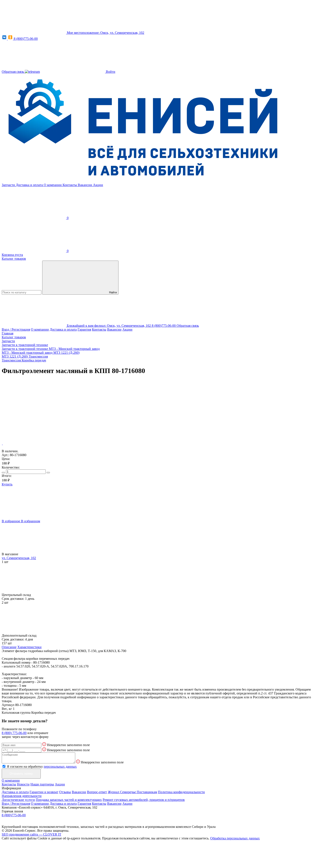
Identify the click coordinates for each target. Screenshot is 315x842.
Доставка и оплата (30, 185)
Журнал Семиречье (122, 792)
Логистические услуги (18, 800)
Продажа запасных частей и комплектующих (69, 800)
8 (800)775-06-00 (26, 38)
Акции (98, 185)
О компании (53, 185)
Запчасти (9, 185)
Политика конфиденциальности (181, 792)
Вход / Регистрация (16, 329)
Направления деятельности (22, 796)
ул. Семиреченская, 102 (19, 558)
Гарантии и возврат (44, 792)
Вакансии (85, 185)
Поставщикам (147, 792)
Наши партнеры (42, 784)
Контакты (70, 185)
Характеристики (29, 647)
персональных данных (60, 766)
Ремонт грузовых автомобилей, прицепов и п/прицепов (144, 800)
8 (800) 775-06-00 (14, 733)
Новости (23, 784)
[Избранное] (34, 410)
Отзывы (65, 792)
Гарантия (84, 329)
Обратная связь (13, 71)
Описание (9, 647)
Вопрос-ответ (97, 792)
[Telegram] (32, 71)
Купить (7, 484)
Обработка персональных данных (235, 838)
